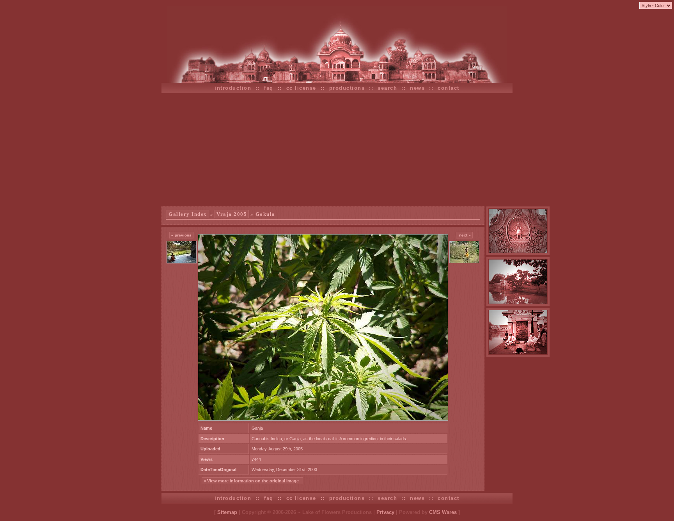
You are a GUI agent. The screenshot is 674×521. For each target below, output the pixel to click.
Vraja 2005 (231, 214)
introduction (233, 88)
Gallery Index (187, 214)
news (417, 88)
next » (464, 235)
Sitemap (227, 512)
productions (347, 88)
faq (268, 88)
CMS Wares (443, 512)
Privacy (385, 512)
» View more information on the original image (252, 480)
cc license (301, 88)
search (387, 88)
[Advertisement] (337, 149)
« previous (181, 235)
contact (448, 88)
